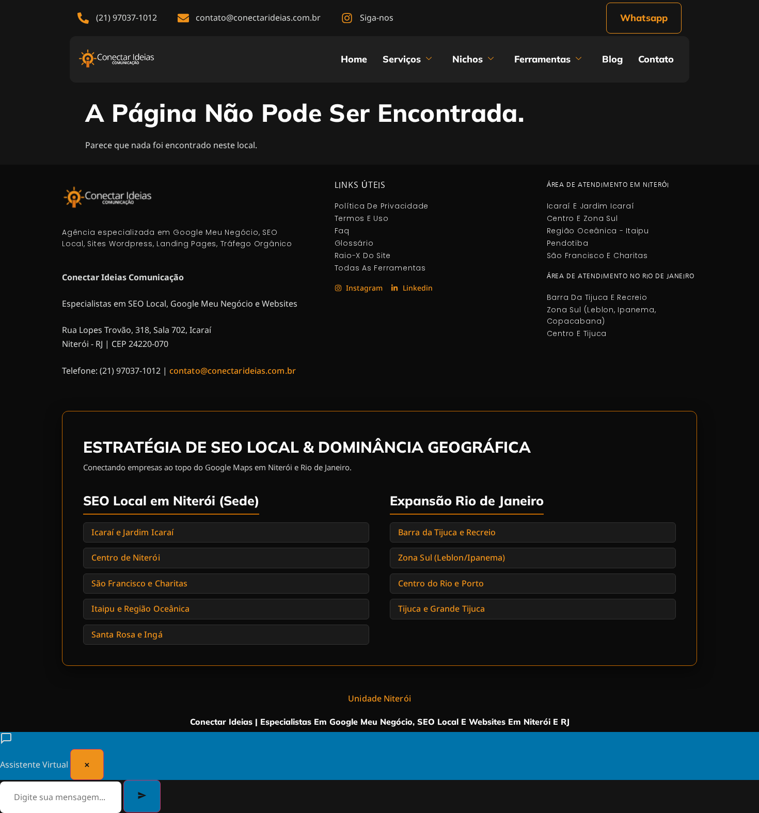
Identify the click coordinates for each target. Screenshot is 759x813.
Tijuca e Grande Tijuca (441, 608)
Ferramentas (542, 59)
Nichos (467, 59)
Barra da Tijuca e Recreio (447, 532)
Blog (612, 59)
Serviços (402, 59)
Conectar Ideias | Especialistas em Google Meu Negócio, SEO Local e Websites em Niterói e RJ (380, 721)
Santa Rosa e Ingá (127, 634)
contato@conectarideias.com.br (232, 370)
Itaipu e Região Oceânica (140, 608)
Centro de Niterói (125, 557)
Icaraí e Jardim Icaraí (132, 532)
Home (354, 59)
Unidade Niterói (379, 698)
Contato (656, 59)
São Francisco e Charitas (139, 583)
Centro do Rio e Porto (441, 583)
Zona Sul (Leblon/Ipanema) (451, 557)
